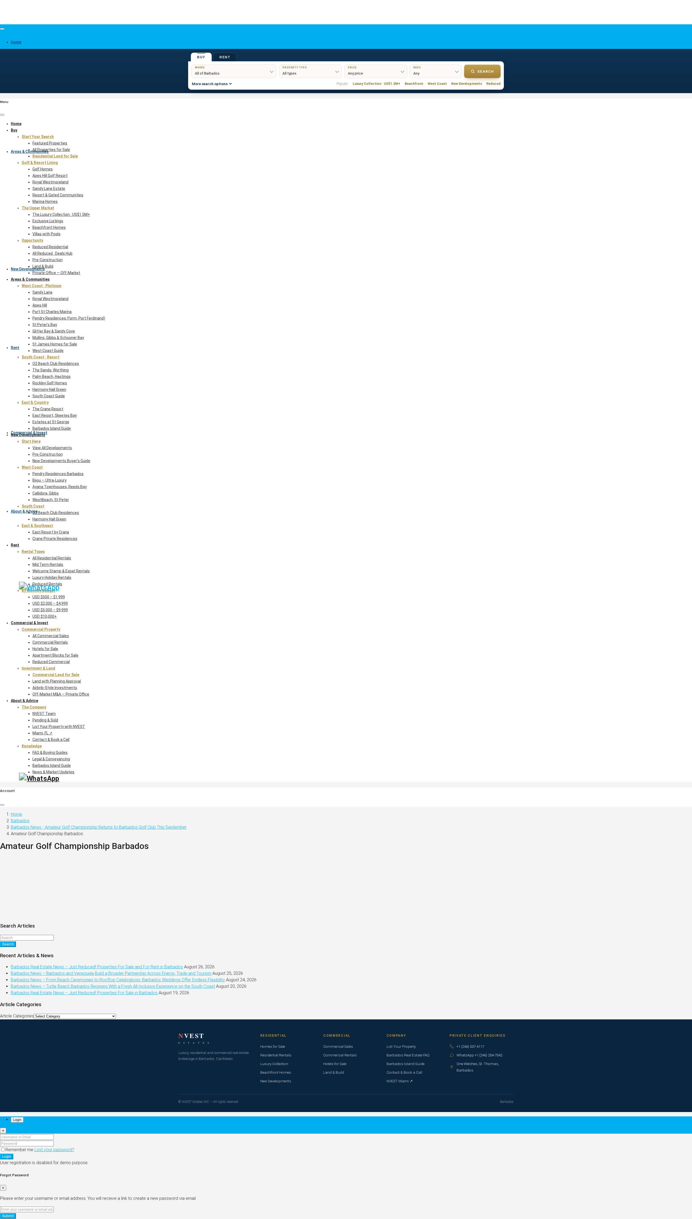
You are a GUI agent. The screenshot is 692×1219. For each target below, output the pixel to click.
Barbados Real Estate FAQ (408, 1055)
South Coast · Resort (40, 357)
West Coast (437, 84)
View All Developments (52, 448)
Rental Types (33, 551)
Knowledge (32, 746)
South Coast (33, 506)
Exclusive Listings (47, 221)
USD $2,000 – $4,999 (50, 603)
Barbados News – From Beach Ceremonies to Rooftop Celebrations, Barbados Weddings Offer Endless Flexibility (118, 979)
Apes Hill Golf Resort (50, 175)
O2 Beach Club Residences (55, 363)
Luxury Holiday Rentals (51, 577)
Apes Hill (39, 305)
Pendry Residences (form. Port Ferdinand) (68, 318)
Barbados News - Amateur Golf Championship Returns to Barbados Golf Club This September (99, 827)
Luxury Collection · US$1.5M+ (376, 84)
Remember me (19, 1149)
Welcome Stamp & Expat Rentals (61, 571)
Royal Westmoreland (50, 182)
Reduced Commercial (51, 662)
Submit (8, 1216)
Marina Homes (45, 201)
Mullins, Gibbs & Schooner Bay (58, 337)
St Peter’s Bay (44, 325)
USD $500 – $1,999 (48, 597)
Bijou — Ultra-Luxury (49, 480)
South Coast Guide (48, 396)
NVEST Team (44, 713)
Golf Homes (42, 169)
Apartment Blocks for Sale (55, 655)
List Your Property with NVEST (58, 726)
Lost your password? (54, 1149)
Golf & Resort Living (40, 162)
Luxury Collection (274, 1064)
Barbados (20, 820)
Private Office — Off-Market (56, 273)
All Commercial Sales (50, 636)
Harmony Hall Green (49, 389)
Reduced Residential (50, 247)
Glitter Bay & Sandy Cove (53, 331)
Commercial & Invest (29, 433)
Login (6, 1156)
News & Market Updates (53, 772)
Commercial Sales (338, 1046)
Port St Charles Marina (52, 312)
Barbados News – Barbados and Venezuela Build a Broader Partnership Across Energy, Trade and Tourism (111, 973)
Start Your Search (38, 137)
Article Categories (17, 1016)
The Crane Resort (47, 409)
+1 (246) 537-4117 (470, 1046)
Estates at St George (50, 422)
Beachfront (414, 84)
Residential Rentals (275, 1055)
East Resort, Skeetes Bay (54, 415)
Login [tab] (17, 1120)
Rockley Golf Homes (49, 383)
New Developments (28, 269)
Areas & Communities (30, 151)
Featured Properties (49, 143)
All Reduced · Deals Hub (52, 253)
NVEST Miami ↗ (400, 1081)
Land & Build (42, 266)
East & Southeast (37, 525)
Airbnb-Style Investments (54, 688)
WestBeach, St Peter (50, 500)
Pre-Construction (47, 260)
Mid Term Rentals (47, 564)
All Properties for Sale (51, 149)
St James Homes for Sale (54, 344)
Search (485, 71)
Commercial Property (41, 629)
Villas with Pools (46, 234)
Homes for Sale (272, 1046)
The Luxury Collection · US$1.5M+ (61, 214)
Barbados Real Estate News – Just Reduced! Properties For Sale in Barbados (84, 992)
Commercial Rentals (50, 642)
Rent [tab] (224, 57)
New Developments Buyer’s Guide (61, 461)
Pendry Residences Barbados (58, 474)
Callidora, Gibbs (45, 493)
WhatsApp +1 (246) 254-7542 (479, 1055)
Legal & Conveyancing (51, 759)
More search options (210, 84)
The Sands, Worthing (50, 370)
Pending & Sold (45, 720)
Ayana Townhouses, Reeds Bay (59, 487)
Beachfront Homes (49, 227)
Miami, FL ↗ (42, 733)
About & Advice (24, 511)
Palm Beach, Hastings (51, 376)
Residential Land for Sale (55, 156)
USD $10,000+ (44, 616)
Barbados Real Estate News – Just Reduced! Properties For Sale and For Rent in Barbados (97, 966)
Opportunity (32, 240)
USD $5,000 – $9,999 (50, 610)
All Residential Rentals (51, 558)
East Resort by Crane (50, 532)
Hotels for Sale (45, 649)
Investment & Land (38, 668)
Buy (14, 130)
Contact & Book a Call (50, 739)
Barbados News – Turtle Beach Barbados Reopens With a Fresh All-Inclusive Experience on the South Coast (113, 986)
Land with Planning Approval (56, 681)
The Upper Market (38, 208)
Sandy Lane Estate (48, 188)
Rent (15, 347)
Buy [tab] (201, 57)
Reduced (493, 84)
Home (16, 124)
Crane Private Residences (54, 538)
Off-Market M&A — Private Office (60, 694)
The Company (34, 707)
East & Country (35, 402)
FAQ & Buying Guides (50, 752)
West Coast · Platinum (41, 286)
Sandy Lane (42, 292)
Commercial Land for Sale (55, 675)
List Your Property (401, 1046)
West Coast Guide (48, 350)
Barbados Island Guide (51, 428)
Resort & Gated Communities (57, 195)
